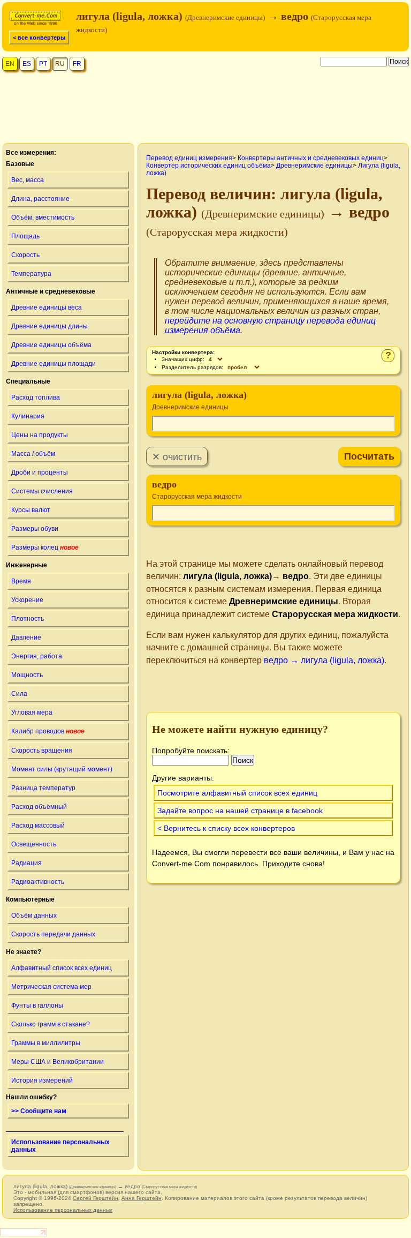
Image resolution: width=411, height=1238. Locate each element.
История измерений (42, 1080)
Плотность (27, 618)
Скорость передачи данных (53, 934)
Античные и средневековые (50, 291)
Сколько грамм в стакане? (50, 1024)
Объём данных (34, 915)
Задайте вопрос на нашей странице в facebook (240, 810)
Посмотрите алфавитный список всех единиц (237, 793)
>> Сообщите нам (38, 1111)
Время (21, 581)
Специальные (28, 381)
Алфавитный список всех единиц (61, 968)
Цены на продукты (39, 435)
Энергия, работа (36, 656)
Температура (31, 273)
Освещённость (33, 844)
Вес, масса (27, 180)
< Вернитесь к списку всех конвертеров (226, 828)
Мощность (27, 675)
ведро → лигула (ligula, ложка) (324, 660)
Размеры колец (45, 547)
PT (43, 63)
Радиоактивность (37, 882)
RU (60, 63)
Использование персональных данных (60, 1145)
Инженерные (26, 565)
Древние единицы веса (46, 307)
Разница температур (43, 788)
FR (77, 63)
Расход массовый (38, 825)
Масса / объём (33, 453)
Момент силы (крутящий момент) (61, 769)
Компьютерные (30, 899)
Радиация (26, 863)
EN (9, 63)
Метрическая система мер (51, 987)
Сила (19, 693)
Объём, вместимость (42, 217)
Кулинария (27, 416)
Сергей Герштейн (95, 1198)
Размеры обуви (34, 528)
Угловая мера (31, 712)
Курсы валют (30, 510)
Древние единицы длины (49, 326)
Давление (26, 637)
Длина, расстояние (40, 198)
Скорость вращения (41, 750)
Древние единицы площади (53, 363)
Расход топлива (35, 397)
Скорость (25, 255)
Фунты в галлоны (37, 1005)
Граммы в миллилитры (45, 1043)
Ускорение (27, 600)
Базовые (20, 164)
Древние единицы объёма (51, 345)
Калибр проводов (48, 731)
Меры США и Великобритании (57, 1062)
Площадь (25, 236)
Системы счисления (42, 491)
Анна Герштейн (141, 1198)
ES (26, 63)
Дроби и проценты (39, 472)
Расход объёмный (39, 807)
